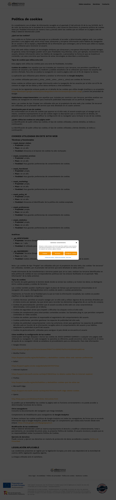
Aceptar (45, 253)
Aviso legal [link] (68, 257)
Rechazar (57, 253)
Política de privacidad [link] (60, 257)
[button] (76, 242)
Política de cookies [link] (49, 257)
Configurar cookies (70, 253)
